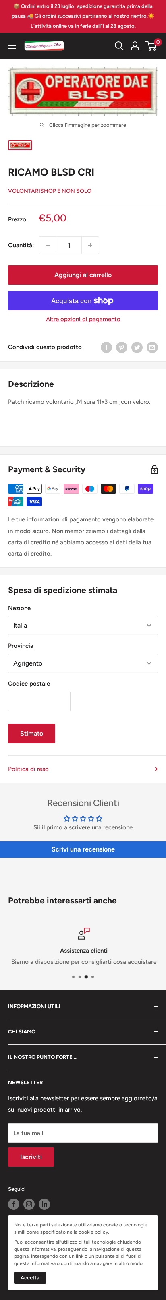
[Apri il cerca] (119, 45)
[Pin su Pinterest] (121, 347)
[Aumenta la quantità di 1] (90, 245)
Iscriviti (31, 1157)
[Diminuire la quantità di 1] (47, 245)
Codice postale (29, 683)
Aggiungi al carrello (83, 275)
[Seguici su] (13, 1204)
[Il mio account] (135, 45)
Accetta (30, 1278)
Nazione (19, 608)
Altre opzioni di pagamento (83, 319)
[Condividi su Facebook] (106, 347)
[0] (151, 46)
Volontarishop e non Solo (49, 191)
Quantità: (21, 245)
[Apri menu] (12, 46)
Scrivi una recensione (83, 849)
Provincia (20, 645)
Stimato (31, 733)
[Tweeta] (137, 347)
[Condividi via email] (152, 347)
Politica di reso (28, 769)
